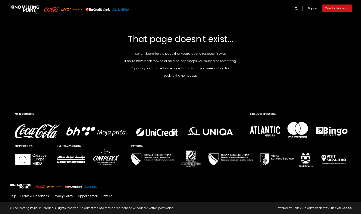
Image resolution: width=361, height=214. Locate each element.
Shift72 (298, 208)
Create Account (337, 8)
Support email (87, 196)
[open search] (296, 8)
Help (12, 196)
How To (106, 196)
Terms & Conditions (34, 196)
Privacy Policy (63, 196)
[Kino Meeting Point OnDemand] (53, 186)
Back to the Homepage (181, 75)
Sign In (312, 8)
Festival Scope (340, 208)
